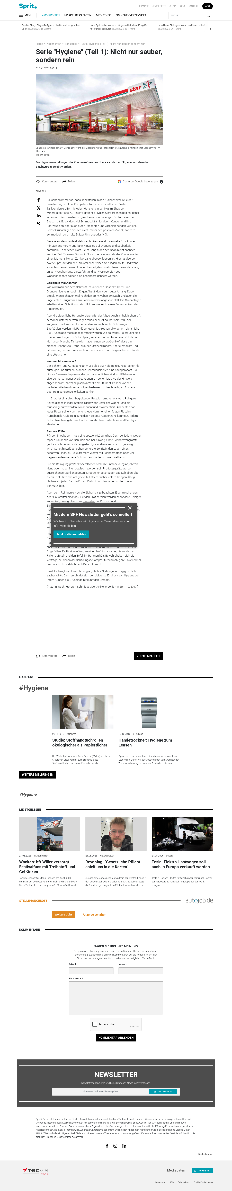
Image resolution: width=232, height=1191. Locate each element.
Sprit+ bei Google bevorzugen (140, 181)
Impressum (160, 1182)
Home (39, 43)
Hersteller (89, 501)
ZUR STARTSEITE (148, 656)
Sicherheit (91, 492)
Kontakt (193, 6)
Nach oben (203, 1154)
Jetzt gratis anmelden (71, 534)
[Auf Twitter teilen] (38, 208)
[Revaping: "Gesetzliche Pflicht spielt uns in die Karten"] (116, 834)
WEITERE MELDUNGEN (37, 774)
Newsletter (159, 6)
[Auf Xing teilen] (39, 223)
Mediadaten (176, 1170)
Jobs (182, 6)
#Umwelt (71, 734)
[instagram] (115, 1145)
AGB (172, 1182)
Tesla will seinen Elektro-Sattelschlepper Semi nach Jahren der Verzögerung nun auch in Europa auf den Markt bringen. (182, 882)
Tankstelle (71, 43)
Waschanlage (63, 271)
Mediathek (103, 15)
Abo (207, 6)
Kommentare (49, 181)
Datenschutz (183, 1182)
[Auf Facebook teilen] (38, 200)
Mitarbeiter (93, 472)
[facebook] (107, 1145)
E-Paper (144, 6)
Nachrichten (50, 15)
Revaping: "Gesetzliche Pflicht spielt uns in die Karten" (112, 864)
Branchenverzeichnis (130, 15)
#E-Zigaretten (107, 855)
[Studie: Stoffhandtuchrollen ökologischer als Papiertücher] (82, 712)
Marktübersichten (77, 15)
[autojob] (199, 900)
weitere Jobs (64, 914)
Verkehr (131, 226)
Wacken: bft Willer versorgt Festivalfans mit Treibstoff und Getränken (47, 867)
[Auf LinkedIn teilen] (39, 215)
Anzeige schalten (94, 914)
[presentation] (210, 29)
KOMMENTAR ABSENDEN (116, 1037)
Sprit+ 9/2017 (128, 586)
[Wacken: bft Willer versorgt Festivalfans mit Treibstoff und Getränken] (49, 834)
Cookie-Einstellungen (203, 1182)
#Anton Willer (41, 855)
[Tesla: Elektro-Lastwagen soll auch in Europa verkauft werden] (182, 834)
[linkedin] (124, 1145)
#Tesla (169, 855)
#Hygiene (33, 688)
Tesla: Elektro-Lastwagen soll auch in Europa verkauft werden (181, 864)
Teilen (71, 181)
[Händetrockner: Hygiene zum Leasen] (149, 712)
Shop (172, 6)
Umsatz (104, 580)
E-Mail (72, 964)
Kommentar (75, 978)
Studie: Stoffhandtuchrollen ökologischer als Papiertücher (79, 742)
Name (122, 964)
